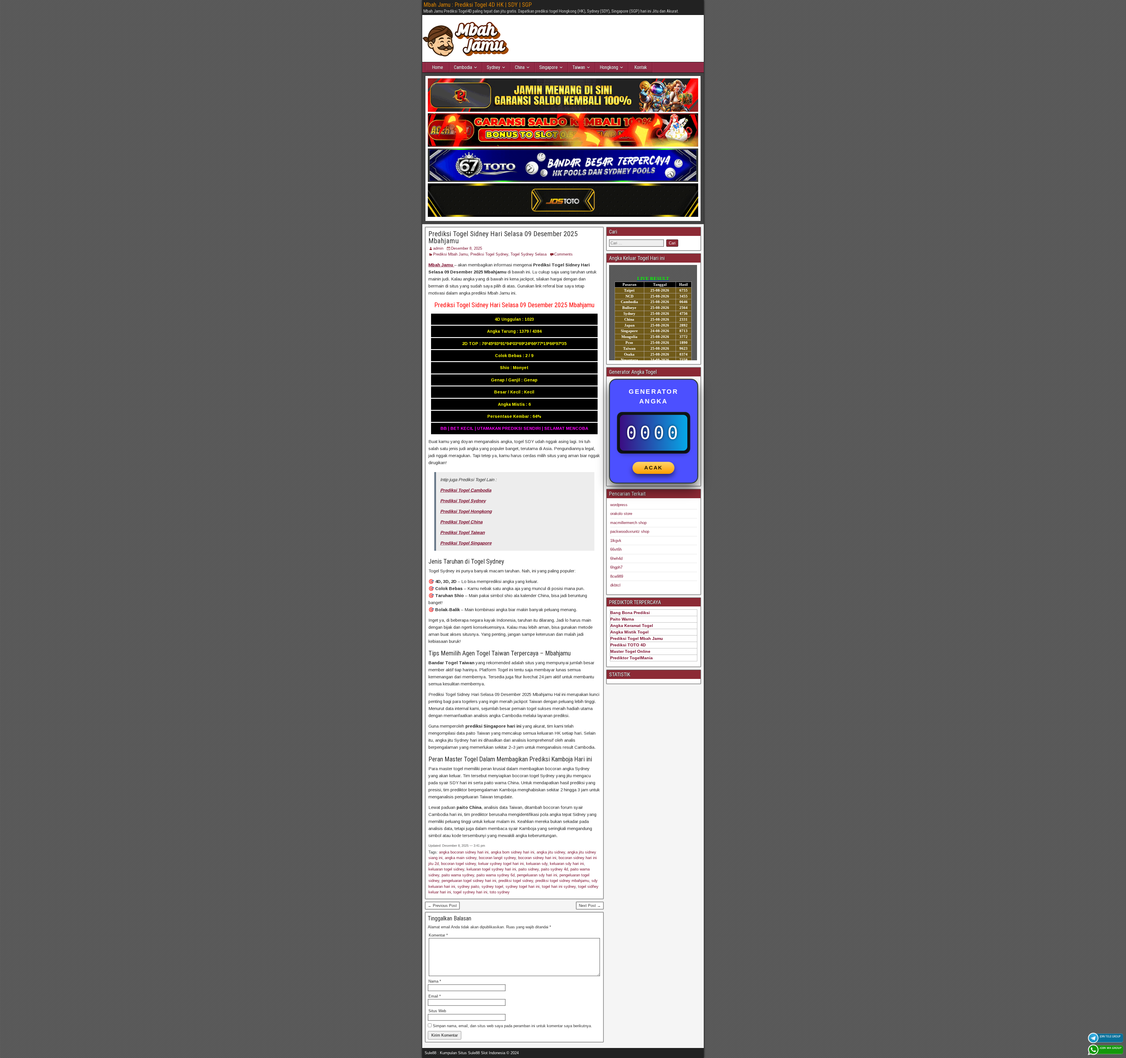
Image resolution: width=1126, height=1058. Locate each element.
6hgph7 (616, 567)
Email (434, 996)
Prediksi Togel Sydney (489, 254)
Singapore (548, 67)
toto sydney (500, 892)
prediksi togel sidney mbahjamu (562, 880)
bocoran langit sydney (497, 858)
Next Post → (590, 905)
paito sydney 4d (554, 869)
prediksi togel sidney (515, 880)
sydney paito (468, 886)
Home (437, 67)
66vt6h (616, 549)
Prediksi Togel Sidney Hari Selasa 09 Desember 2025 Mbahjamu (503, 237)
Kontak (640, 67)
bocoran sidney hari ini (537, 858)
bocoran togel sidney (458, 863)
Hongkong (609, 67)
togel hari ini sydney (559, 886)
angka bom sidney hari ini (512, 852)
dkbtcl (615, 585)
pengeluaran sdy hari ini (537, 875)
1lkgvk (615, 540)
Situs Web (437, 1011)
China (520, 67)
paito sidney (528, 869)
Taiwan (578, 67)
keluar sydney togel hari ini (501, 863)
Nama (434, 981)
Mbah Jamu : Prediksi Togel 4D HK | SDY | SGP (477, 4)
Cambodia (463, 67)
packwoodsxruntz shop (629, 531)
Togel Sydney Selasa (529, 254)
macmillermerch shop (628, 522)
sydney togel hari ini (523, 886)
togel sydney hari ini (470, 892)
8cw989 (616, 576)
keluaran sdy (536, 863)
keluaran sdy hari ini (567, 863)
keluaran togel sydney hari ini (491, 869)
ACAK (653, 468)
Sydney (493, 67)
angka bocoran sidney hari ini (464, 852)
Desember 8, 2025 (466, 248)
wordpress (619, 505)
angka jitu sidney (551, 852)
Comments (563, 254)
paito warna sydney (458, 875)
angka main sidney (460, 858)
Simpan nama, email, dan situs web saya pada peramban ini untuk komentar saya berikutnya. (512, 1026)
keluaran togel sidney (446, 869)
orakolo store (621, 513)
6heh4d (616, 558)
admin (438, 248)
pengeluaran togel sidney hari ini (469, 880)
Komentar (438, 935)
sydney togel (492, 886)
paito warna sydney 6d (495, 875)
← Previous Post (442, 905)
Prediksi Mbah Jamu (450, 254)
